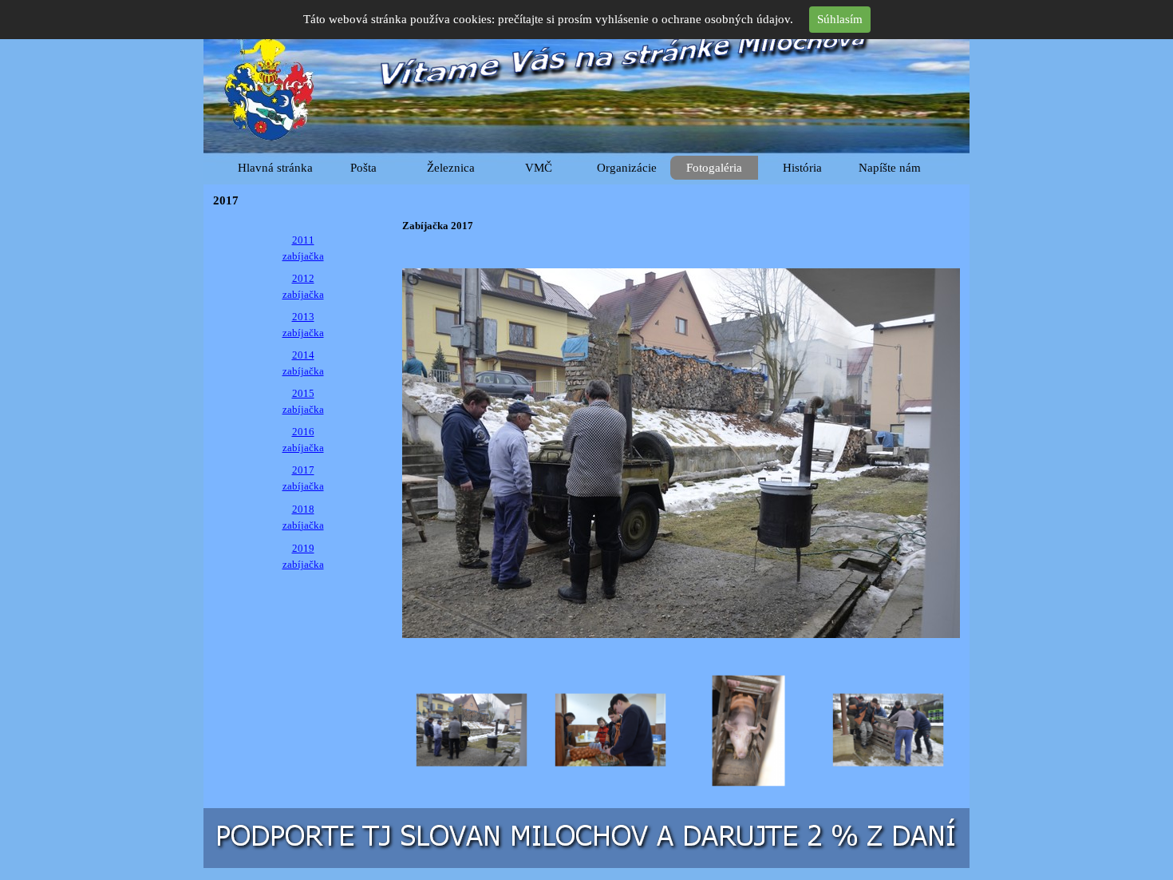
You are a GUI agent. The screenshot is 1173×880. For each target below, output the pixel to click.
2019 (303, 548)
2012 (303, 278)
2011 (303, 240)
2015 (303, 393)
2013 (303, 317)
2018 (303, 509)
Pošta (363, 167)
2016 (303, 432)
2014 (303, 355)
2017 (303, 470)
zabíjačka (303, 256)
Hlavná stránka (275, 167)
